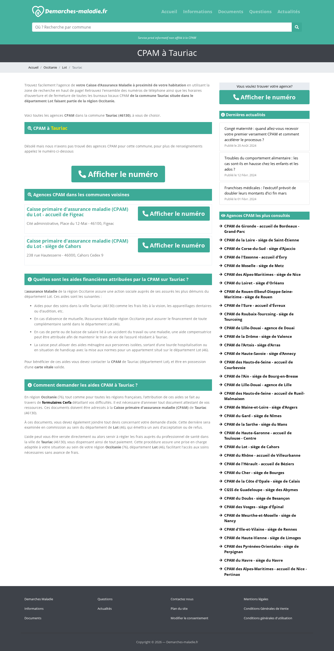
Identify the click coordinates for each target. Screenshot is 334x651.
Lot (64, 67)
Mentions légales (256, 599)
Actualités (289, 11)
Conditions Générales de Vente (266, 608)
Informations (197, 11)
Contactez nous (182, 599)
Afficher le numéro (122, 174)
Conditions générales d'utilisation (268, 618)
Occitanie (50, 67)
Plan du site (179, 608)
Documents (230, 11)
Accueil (169, 11)
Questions (260, 11)
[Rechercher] (297, 27)
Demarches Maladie (38, 599)
